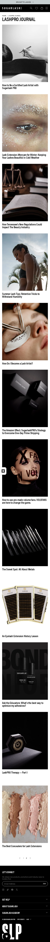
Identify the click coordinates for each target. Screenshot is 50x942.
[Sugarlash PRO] (12, 8)
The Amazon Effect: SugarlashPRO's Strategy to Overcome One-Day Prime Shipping (24, 431)
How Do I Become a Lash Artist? (17, 363)
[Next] (30, 858)
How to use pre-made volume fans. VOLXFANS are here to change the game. (24, 501)
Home (4, 15)
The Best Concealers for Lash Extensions (22, 846)
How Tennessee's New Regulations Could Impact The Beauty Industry (22, 225)
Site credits (20, 919)
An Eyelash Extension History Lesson (20, 636)
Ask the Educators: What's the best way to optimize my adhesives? (22, 704)
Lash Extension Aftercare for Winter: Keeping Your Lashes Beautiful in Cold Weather (24, 156)
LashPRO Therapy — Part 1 (15, 772)
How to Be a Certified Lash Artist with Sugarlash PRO (20, 86)
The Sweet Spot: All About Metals (18, 569)
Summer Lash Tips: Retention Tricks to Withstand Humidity (21, 295)
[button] (41, 8)
